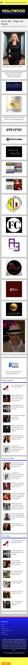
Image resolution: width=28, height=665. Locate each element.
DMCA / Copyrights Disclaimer (6, 630)
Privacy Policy (3, 632)
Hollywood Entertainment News (15, 2)
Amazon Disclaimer (4, 628)
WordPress (11, 652)
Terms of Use (18, 648)
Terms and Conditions (5, 634)
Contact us (3, 624)
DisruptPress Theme (20, 652)
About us (2, 626)
